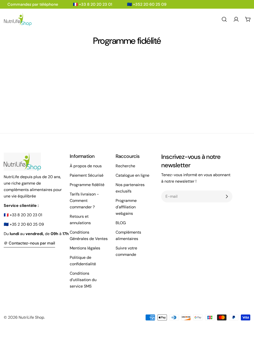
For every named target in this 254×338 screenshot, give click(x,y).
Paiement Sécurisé (86, 175)
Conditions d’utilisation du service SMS (83, 280)
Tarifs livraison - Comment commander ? (84, 201)
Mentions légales (85, 248)
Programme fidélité (87, 184)
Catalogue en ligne (132, 175)
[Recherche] (224, 19)
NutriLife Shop (31, 317)
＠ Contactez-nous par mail (29, 243)
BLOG (121, 222)
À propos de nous (86, 166)
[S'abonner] (227, 196)
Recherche (125, 166)
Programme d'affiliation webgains (126, 207)
